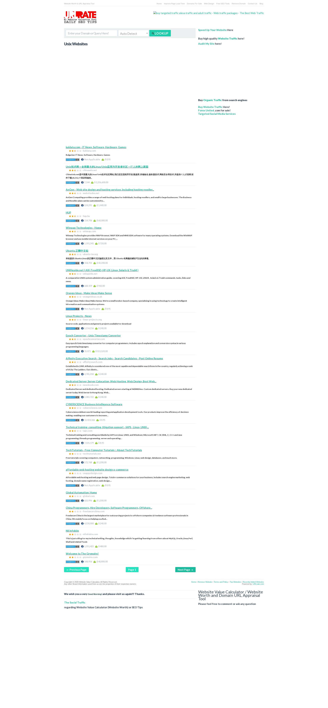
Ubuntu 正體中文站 (77, 250)
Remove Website (205, 582)
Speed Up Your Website (212, 29)
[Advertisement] (130, 121)
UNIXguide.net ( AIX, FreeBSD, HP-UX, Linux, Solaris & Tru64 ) (102, 270)
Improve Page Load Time (174, 3)
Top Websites (235, 582)
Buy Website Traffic (210, 106)
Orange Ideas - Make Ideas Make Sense (89, 293)
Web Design (209, 3)
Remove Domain (239, 3)
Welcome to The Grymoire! (82, 553)
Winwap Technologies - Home (83, 227)
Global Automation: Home (81, 492)
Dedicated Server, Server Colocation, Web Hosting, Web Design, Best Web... (111, 381)
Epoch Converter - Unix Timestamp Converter (93, 335)
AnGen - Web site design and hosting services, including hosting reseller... (110, 189)
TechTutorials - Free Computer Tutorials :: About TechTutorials (104, 450)
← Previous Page (76, 569)
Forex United (206, 110)
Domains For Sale (194, 3)
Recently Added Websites (253, 582)
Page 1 (132, 569)
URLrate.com (258, 584)
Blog (261, 3)
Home (159, 3)
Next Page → (185, 569)
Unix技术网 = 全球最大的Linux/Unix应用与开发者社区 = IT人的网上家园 (107, 166)
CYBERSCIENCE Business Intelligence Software (94, 404)
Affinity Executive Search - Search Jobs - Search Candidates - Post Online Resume (114, 358)
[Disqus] (164, 661)
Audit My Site (206, 43)
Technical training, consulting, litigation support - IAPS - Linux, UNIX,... (107, 427)
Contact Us (252, 3)
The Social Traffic (74, 602)
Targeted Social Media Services (217, 113)
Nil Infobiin (72, 530)
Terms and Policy (221, 582)
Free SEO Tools (223, 3)
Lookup (161, 33)
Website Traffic (227, 38)
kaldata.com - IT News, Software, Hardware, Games (96, 147)
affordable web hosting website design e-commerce (97, 469)
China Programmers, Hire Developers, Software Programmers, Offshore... (109, 507)
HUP (68, 212)
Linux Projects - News (79, 315)
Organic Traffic (212, 100)
